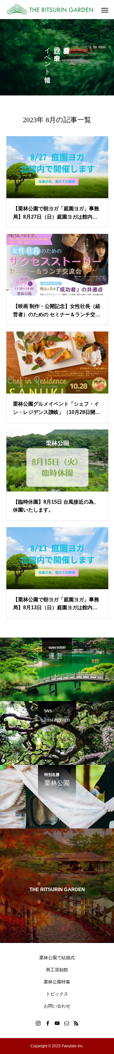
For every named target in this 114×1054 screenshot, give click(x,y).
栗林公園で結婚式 (57, 957)
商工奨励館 (57, 969)
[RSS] (76, 1023)
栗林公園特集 (57, 981)
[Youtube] (57, 1023)
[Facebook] (47, 1023)
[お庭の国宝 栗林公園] (53, 9)
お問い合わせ (57, 1006)
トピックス (57, 993)
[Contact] (66, 1023)
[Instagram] (38, 1023)
